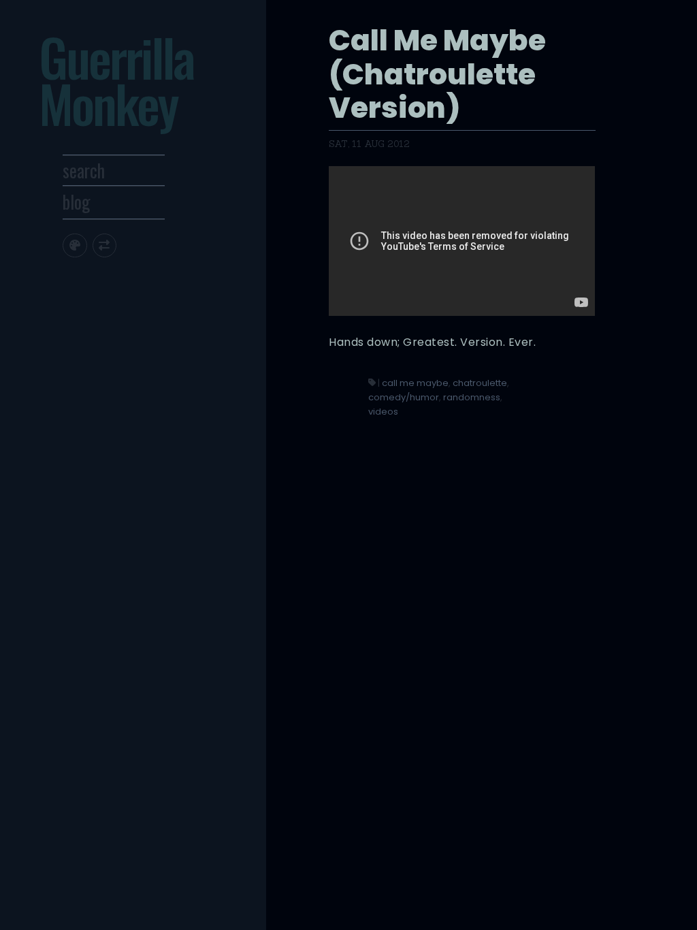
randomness (471, 397)
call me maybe (415, 382)
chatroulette (480, 382)
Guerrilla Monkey (116, 79)
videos (383, 411)
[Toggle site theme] (74, 245)
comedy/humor (403, 397)
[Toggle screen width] (104, 245)
